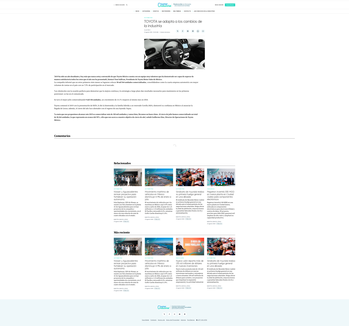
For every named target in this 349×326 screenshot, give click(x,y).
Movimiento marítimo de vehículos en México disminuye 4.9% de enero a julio (158, 195)
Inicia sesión (219, 5)
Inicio (137, 11)
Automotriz (148, 17)
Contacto (187, 11)
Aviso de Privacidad (172, 320)
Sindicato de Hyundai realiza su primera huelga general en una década (190, 194)
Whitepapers (166, 11)
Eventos (156, 11)
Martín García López (121, 219)
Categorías (146, 11)
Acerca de (161, 320)
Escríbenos (191, 320)
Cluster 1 (147, 30)
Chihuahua (210, 189)
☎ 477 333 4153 (201, 320)
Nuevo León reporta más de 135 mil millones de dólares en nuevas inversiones (189, 263)
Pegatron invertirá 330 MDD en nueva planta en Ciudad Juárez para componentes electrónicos (220, 195)
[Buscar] (127, 5)
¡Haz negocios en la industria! (204, 11)
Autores (183, 320)
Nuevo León (180, 258)
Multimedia (177, 11)
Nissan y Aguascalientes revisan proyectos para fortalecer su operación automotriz (126, 195)
